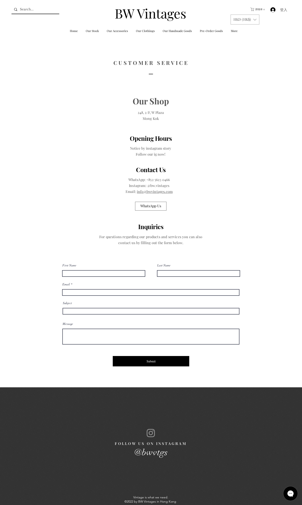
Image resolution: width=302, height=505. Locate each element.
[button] (257, 9)
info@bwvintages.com (155, 191)
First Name (69, 265)
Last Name (163, 265)
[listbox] (245, 19)
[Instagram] (150, 433)
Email (66, 284)
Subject (67, 303)
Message (68, 323)
